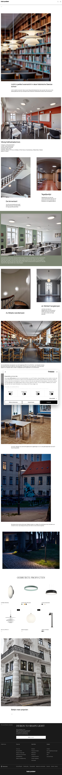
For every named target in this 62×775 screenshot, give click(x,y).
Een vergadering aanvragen (52, 750)
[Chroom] (21, 631)
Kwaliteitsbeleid (19, 756)
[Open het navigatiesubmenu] (60, 2)
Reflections (33, 752)
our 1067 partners (12, 378)
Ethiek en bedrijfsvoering (21, 758)
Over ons (18, 748)
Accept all (49, 402)
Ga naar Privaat (50, 756)
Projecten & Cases (35, 750)
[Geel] (24, 604)
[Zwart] (26, 604)
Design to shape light (20, 752)
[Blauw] (21, 604)
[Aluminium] (43, 631)
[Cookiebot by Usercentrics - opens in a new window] (49, 372)
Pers (47, 754)
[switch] (24, 394)
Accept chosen (31, 402)
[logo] (5, 2)
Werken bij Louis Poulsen (21, 754)
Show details (52, 398)
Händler (48, 752)
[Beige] (45, 604)
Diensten (33, 748)
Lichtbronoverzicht (35, 756)
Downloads (33, 760)
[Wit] (1, 604)
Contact (48, 748)
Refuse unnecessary (13, 402)
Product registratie (35, 758)
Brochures (33, 754)
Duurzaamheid (19, 750)
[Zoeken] (58, 1)
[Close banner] (56, 371)
